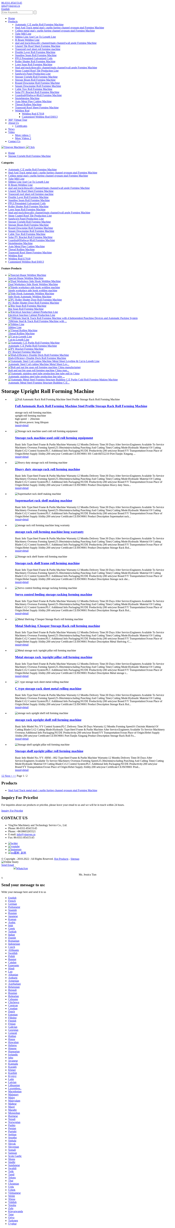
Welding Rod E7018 (33, 113)
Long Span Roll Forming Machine (33, 64)
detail (26, 425)
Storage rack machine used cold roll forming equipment (54, 438)
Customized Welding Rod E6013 (40, 116)
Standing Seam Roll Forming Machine (36, 55)
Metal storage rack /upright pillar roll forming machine (53, 657)
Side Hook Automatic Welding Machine (29, 296)
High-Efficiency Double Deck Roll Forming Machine (37, 358)
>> (14, 775)
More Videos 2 (23, 138)
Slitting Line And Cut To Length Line (35, 36)
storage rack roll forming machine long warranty (49, 532)
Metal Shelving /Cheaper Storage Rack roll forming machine (57, 626)
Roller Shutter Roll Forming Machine (35, 61)
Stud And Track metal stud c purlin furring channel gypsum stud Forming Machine (59, 27)
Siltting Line (15, 327)
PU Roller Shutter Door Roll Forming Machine (33, 302)
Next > (8, 775)
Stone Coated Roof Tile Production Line (37, 70)
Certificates (21, 126)
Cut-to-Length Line (18, 339)
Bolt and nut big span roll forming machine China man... (38, 370)
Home (11, 18)
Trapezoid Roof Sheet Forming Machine (37, 107)
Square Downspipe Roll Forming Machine (38, 86)
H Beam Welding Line (27, 39)
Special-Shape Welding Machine (25, 278)
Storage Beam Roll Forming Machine (35, 79)
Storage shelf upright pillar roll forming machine (49, 751)
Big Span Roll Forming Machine (26, 308)
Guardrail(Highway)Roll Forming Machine (38, 95)
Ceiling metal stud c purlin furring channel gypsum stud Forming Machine (55, 30)
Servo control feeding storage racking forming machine (53, 594)
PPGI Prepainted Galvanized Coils (33, 58)
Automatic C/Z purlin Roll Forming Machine (39, 24)
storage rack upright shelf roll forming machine (48, 720)
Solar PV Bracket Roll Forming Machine (37, 92)
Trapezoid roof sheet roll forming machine (37, 49)
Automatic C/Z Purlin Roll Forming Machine (32, 345)
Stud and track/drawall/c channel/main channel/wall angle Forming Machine (56, 67)
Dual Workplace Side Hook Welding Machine (33, 284)
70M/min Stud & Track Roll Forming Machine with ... (37, 321)
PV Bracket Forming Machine (24, 351)
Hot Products (61, 858)
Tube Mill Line (23, 33)
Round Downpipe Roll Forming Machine (37, 82)
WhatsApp (22, 868)
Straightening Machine (27, 98)
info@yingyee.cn (26, 834)
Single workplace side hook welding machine (32, 290)
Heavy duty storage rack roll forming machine (47, 469)
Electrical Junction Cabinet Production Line (31, 315)
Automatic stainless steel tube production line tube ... (36, 376)
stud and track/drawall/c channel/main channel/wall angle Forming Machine (56, 43)
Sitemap (75, 858)
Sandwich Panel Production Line (33, 73)
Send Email (7, 865)
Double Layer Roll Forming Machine (35, 52)
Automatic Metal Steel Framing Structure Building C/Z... (39, 382)
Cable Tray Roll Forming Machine (33, 89)
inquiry (19, 425)
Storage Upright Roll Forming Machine (36, 76)
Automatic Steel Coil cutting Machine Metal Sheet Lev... (38, 364)
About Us (13, 122)
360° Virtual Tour (17, 119)
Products (13, 21)
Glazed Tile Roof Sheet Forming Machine (37, 46)
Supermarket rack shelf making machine (43, 500)
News (11, 129)
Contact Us (14, 141)
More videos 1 (23, 135)
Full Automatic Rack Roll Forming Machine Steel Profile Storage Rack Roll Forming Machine (81, 406)
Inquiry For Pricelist (12, 810)
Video (11, 132)
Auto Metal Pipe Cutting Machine (33, 101)
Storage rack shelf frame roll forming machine (47, 563)
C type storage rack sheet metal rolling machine (48, 688)
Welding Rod (22, 110)
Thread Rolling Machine (28, 104)
